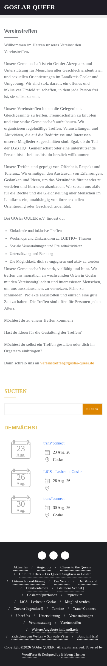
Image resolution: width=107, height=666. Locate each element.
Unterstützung (49, 616)
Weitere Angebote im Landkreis (55, 629)
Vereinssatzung (40, 622)
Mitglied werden (77, 602)
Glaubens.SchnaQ (70, 588)
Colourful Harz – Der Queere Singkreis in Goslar (55, 574)
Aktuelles (20, 567)
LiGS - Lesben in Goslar (62, 472)
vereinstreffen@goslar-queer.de (67, 363)
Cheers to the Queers (75, 567)
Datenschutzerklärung (28, 581)
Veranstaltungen (81, 616)
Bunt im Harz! (87, 636)
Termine (58, 609)
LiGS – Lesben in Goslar (38, 602)
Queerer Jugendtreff (28, 609)
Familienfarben (37, 588)
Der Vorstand (87, 581)
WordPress (29, 654)
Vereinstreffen (70, 622)
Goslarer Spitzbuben (42, 595)
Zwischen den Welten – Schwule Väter (40, 636)
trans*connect (53, 443)
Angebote (44, 567)
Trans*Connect (84, 609)
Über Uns (23, 616)
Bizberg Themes (73, 654)
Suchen (15, 391)
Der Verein (61, 581)
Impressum (74, 595)
